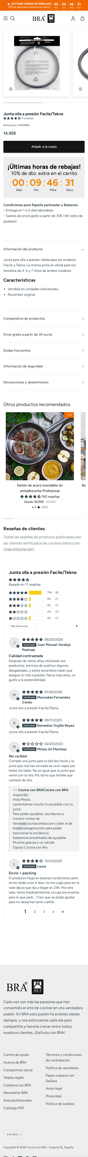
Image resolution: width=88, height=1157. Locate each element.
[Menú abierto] (5, 18)
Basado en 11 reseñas (25, 584)
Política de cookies (60, 1104)
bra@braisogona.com (29, 828)
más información (19, 549)
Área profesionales (17, 1100)
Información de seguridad (23, 366)
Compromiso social (18, 1070)
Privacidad (53, 1096)
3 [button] (44, 912)
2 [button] (35, 912)
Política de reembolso (62, 1068)
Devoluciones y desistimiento (25, 382)
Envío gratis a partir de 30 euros (27, 334)
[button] (12, 118)
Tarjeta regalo (13, 1078)
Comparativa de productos (24, 318)
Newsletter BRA (15, 1093)
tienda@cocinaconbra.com (33, 823)
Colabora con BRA (17, 1085)
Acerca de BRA (14, 1062)
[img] (33, 639)
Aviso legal (54, 1088)
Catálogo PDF (13, 1108)
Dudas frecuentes (17, 350)
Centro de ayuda (16, 1055)
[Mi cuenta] (73, 18)
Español (13, 1134)
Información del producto (23, 249)
